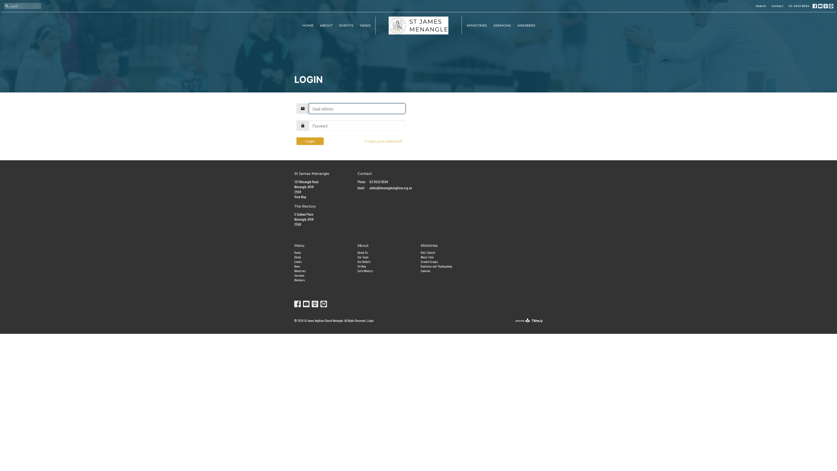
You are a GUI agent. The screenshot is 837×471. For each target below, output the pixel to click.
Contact (777, 6)
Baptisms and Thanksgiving (436, 266)
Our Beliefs (364, 261)
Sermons (502, 25)
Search (761, 6)
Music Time (427, 257)
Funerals (425, 270)
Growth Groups (429, 261)
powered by (526, 324)
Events (346, 25)
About (326, 25)
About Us (362, 252)
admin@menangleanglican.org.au (390, 187)
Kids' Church (428, 252)
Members (526, 25)
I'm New (361, 266)
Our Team (362, 257)
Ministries (477, 25)
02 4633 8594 (799, 6)
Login (310, 141)
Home (307, 25)
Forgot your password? (384, 141)
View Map (300, 196)
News (365, 25)
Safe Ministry (365, 270)
